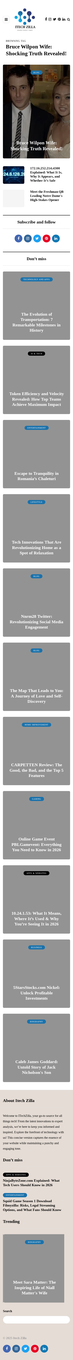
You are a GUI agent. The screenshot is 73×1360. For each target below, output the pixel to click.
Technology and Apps (36, 279)
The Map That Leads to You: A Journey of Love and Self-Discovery (36, 696)
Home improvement (36, 725)
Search (7, 1311)
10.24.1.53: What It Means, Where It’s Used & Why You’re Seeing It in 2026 (36, 918)
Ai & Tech (36, 354)
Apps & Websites (36, 873)
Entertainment (36, 428)
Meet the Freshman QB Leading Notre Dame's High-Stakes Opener (46, 196)
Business (36, 947)
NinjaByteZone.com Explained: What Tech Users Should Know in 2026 (31, 1183)
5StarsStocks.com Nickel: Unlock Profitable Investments (36, 993)
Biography (36, 1022)
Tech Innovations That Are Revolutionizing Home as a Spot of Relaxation (36, 547)
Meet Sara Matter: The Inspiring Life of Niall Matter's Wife (33, 1287)
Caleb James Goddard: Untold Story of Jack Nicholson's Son (36, 1067)
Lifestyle (36, 502)
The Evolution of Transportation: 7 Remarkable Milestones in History (36, 322)
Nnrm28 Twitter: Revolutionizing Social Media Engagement (36, 622)
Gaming (36, 799)
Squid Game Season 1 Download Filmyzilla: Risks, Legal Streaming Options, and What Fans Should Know (32, 1205)
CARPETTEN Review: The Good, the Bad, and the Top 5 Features (36, 770)
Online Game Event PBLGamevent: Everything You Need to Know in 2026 (36, 844)
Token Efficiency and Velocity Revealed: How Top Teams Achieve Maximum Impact (36, 399)
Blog (36, 72)
